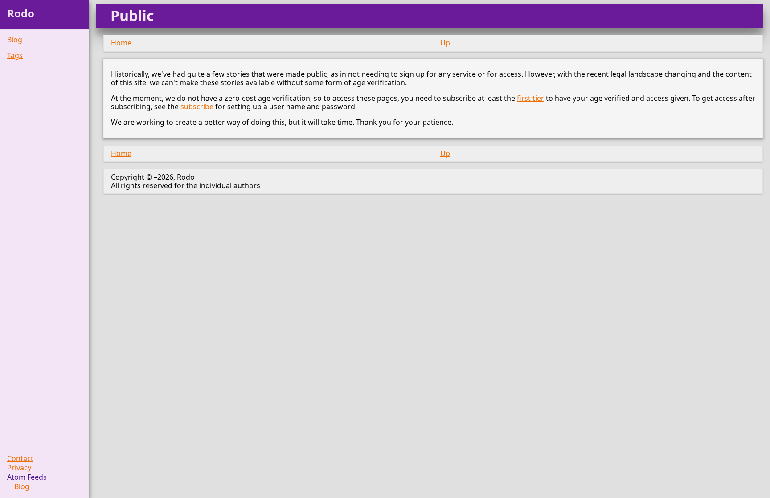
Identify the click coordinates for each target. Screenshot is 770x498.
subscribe (196, 106)
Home (121, 43)
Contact (20, 458)
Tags (15, 55)
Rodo (20, 13)
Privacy (19, 468)
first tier (530, 98)
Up (445, 43)
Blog (14, 40)
